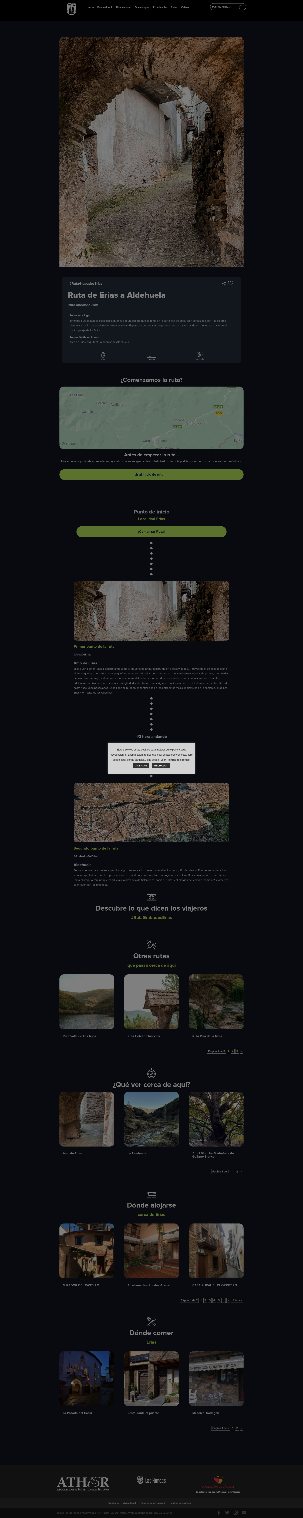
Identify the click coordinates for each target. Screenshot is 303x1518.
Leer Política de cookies (175, 759)
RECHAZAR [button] (160, 765)
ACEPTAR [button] (141, 765)
